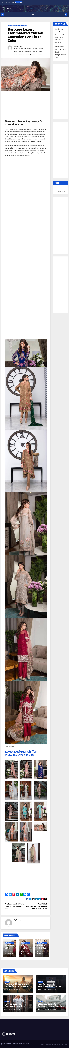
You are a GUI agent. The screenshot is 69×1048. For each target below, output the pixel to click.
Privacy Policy (63, 1044)
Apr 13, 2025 (42, 989)
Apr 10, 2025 (9, 1009)
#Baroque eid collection (27, 51)
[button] (62, 14)
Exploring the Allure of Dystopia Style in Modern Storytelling (17, 986)
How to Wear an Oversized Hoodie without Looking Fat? (15, 1006)
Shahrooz (19, 989)
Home (42, 1044)
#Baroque (29, 48)
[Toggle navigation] (33, 14)
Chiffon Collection (13, 25)
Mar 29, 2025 (43, 1009)
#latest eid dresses (23, 54)
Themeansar (4, 1045)
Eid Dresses (23, 25)
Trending (40, 981)
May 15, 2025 (9, 989)
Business (40, 1001)
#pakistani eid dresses (36, 54)
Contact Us (55, 1044)
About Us (48, 1044)
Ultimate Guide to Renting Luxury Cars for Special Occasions (50, 1006)
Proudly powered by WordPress (9, 1043)
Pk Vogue (19, 46)
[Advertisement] (26, 106)
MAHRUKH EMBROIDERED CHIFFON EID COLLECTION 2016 (36, 906)
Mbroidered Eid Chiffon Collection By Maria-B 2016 (15, 906)
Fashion (7, 981)
